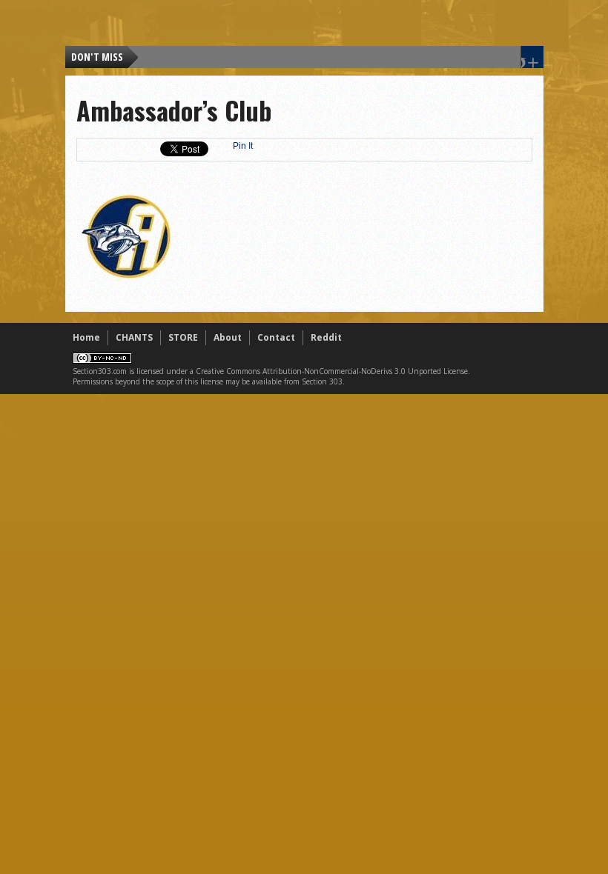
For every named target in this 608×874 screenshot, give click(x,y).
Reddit (326, 337)
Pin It (243, 146)
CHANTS (134, 337)
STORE (183, 337)
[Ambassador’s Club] (126, 281)
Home (86, 337)
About (228, 337)
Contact (276, 337)
